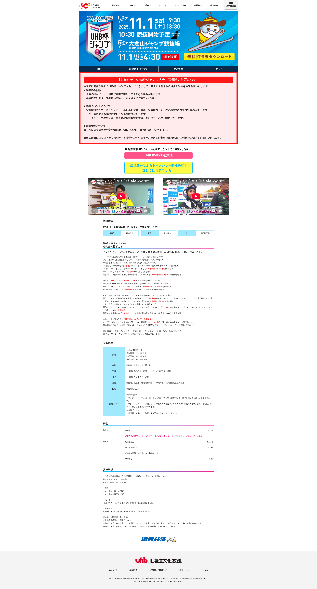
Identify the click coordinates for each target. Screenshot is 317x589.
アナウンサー (180, 5)
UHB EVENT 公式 (157, 155)
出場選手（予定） (138, 69)
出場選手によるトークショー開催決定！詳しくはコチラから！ (158, 168)
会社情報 (113, 570)
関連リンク (184, 570)
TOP (99, 69)
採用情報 (214, 5)
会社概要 (198, 5)
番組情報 (115, 5)
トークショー (218, 69)
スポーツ (147, 5)
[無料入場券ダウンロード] (209, 56)
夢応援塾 (178, 69)
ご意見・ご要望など (158, 570)
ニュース (131, 5)
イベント (163, 5)
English (205, 570)
